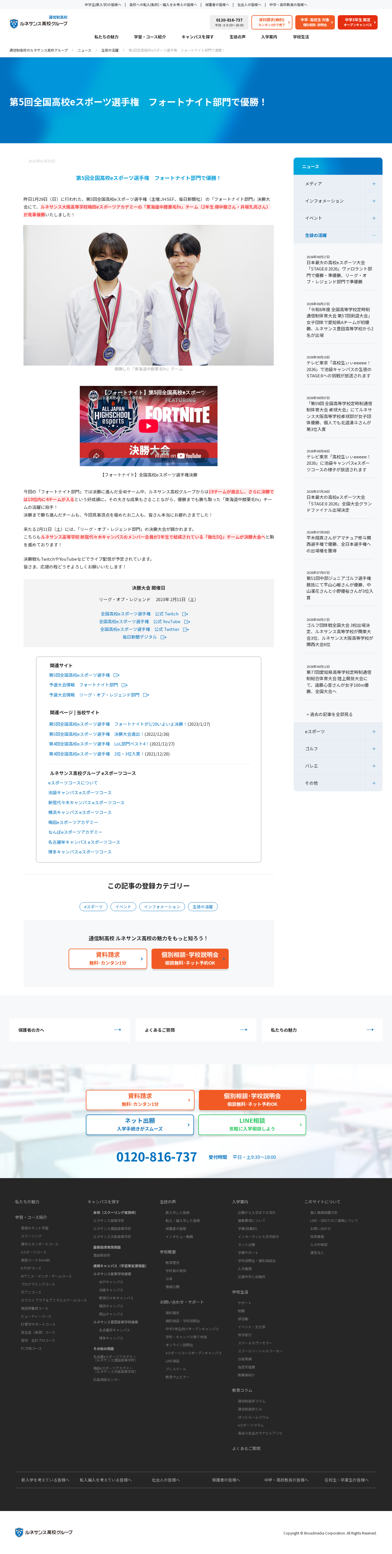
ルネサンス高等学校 (108, 1220)
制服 (241, 1310)
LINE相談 (172, 1360)
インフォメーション (162, 906)
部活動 (243, 1318)
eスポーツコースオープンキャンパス (194, 1352)
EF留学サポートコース (38, 1324)
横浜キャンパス (111, 1305)
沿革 (169, 1278)
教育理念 (172, 1262)
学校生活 (301, 37)
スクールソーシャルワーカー (260, 1350)
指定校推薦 (246, 1366)
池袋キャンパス (111, 1289)
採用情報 (317, 1236)
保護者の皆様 (176, 1228)
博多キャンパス (111, 1337)
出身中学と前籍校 (251, 1276)
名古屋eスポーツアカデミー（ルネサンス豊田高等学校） (115, 1358)
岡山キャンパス (111, 1313)
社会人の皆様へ (249, 4)
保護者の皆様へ (217, 4)
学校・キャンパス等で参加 (186, 1336)
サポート (245, 1302)
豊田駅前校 (101, 1255)
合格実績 (245, 1358)
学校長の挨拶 (176, 1270)
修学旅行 (245, 1334)
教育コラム (242, 1390)
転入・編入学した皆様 (183, 1220)
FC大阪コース (31, 1348)
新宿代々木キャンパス (116, 1297)
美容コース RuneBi (35, 1259)
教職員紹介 (246, 1374)
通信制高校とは (250, 1408)
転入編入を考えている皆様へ (106, 1480)
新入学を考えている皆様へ (45, 1480)
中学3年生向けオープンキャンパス (192, 1328)
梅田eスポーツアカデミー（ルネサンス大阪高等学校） (115, 1369)
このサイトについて (322, 1202)
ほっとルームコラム (253, 1416)
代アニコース (31, 1292)
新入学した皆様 (178, 1212)
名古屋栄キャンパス (114, 1329)
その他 (311, 783)
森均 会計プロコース (38, 1340)
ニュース (84, 50)
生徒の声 (238, 37)
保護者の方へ (31, 1030)
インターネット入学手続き (258, 1236)
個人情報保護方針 (324, 1212)
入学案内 (269, 37)
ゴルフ (311, 748)
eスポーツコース (33, 1251)
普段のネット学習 (34, 1227)
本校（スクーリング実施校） (115, 1212)
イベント (123, 906)
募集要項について (251, 1220)
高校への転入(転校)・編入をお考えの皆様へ (163, 4)
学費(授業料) (247, 1228)
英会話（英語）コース (38, 1332)
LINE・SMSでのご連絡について (334, 1220)
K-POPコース (31, 1267)
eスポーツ (93, 906)
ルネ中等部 (318, 1244)
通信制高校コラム (251, 1400)
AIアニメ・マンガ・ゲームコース (46, 1276)
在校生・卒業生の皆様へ (347, 1480)
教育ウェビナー (178, 1376)
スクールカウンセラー (255, 1342)
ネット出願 (246, 1244)
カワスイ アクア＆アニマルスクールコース (54, 1300)
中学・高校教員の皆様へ (288, 4)
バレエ (311, 766)
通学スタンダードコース (40, 1243)
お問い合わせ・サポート (182, 1302)
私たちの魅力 (106, 37)
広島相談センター (107, 1379)
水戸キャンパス (111, 1281)
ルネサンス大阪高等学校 (112, 1236)
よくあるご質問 (160, 1030)
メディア (313, 183)
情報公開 (172, 1286)
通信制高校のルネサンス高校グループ (38, 50)
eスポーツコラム (251, 1424)
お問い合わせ (320, 1228)
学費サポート (248, 1252)
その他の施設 (103, 1348)
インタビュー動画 (179, 1236)
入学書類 (245, 1268)
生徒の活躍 (110, 50)
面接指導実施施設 (107, 1247)
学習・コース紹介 (150, 37)
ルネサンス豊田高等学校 (112, 1228)
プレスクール (176, 1368)
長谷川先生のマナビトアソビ (260, 1433)
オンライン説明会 (179, 1344)
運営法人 (317, 1252)
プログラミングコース (38, 1284)
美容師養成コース (34, 1308)
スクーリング (31, 1235)
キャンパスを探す (198, 37)
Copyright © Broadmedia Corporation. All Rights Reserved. (330, 1533)
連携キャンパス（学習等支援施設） (120, 1265)
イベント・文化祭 (251, 1326)
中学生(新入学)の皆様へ (103, 4)
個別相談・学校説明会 (183, 1320)
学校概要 (168, 1252)
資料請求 (172, 1312)
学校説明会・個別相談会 (257, 1260)
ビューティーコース (36, 1316)
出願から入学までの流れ (257, 1212)
